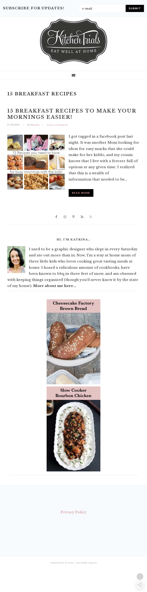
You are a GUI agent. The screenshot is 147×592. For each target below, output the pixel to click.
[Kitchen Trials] (73, 64)
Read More (81, 192)
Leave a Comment (57, 125)
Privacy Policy (73, 512)
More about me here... (54, 286)
